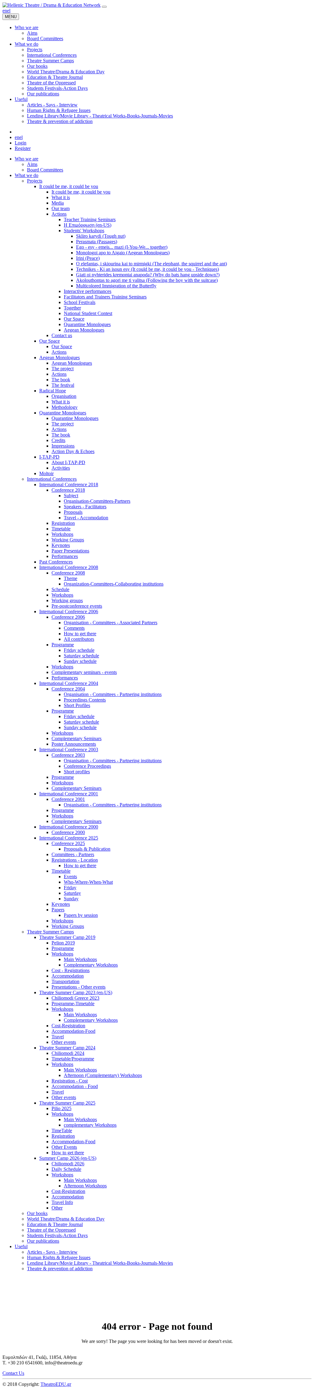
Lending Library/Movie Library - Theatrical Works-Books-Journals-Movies (100, 1263)
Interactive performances (87, 291)
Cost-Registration (68, 1025)
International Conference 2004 (68, 683)
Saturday (72, 893)
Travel (58, 1036)
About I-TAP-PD (68, 462)
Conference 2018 (68, 490)
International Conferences (52, 479)
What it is (61, 197)
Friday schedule (79, 650)
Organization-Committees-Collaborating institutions (113, 583)
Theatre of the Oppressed (51, 1229)
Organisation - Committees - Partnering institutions (113, 694)
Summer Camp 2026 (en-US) (67, 1158)
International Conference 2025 (68, 837)
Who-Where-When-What (88, 882)
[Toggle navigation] (104, 7)
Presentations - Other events (78, 987)
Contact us (62, 335)
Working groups (67, 600)
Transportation (65, 981)
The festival (63, 385)
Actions (59, 214)
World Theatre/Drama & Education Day (66, 1218)
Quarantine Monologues (87, 324)
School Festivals (79, 302)
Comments (74, 628)
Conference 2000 (68, 832)
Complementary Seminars (76, 738)
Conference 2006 (68, 617)
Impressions (63, 445)
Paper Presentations (70, 550)
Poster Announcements (74, 744)
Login (20, 142)
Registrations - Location (75, 860)
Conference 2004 (68, 688)
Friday (70, 887)
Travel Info (62, 1202)
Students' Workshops (84, 230)
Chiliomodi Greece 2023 (75, 998)
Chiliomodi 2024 (68, 1053)
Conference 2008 (68, 572)
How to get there (80, 633)
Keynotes (61, 545)
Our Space (74, 318)
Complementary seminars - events (84, 672)
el (8, 10)
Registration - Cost (70, 1080)
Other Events (64, 1147)
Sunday (71, 898)
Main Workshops (80, 959)
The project (63, 368)
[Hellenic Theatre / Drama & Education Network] (51, 5)
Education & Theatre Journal (55, 1224)
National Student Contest (88, 313)
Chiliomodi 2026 (68, 1163)
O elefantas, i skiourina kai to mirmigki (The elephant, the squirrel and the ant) (151, 263)
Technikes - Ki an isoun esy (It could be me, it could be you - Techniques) (147, 269)
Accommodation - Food (75, 1086)
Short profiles (77, 771)
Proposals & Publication (87, 849)
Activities (61, 468)
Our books (37, 1213)
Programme (63, 644)
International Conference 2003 (68, 749)
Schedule (60, 589)
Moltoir (46, 473)
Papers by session (81, 915)
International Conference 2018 (68, 484)
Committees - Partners (73, 854)
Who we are (26, 158)
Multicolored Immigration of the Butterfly (116, 285)
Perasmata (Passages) (96, 241)
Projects (34, 180)
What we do (26, 175)
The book (61, 379)
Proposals (73, 512)
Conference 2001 (68, 799)
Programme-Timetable (73, 1003)
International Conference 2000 (68, 826)
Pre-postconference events (77, 606)
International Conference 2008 (68, 567)
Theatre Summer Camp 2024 (67, 1047)
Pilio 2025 (61, 1108)
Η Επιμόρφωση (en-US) (87, 225)
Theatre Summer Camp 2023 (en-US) (75, 992)
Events (70, 876)
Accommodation (68, 976)
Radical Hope (52, 390)
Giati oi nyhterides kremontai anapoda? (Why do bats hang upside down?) (148, 274)
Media (58, 203)
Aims (32, 164)
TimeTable (62, 1130)
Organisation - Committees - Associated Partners (110, 622)
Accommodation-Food (73, 1031)
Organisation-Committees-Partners (97, 501)
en (4, 10)
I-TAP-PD (49, 457)
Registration (63, 523)
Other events (64, 1042)
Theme (70, 578)
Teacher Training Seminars (90, 219)
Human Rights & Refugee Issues (58, 1257)
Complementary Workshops (91, 964)
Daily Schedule (66, 1169)
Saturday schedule (81, 655)
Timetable (61, 528)
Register (23, 148)
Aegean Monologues (84, 330)
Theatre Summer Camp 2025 (67, 1103)
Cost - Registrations (71, 970)
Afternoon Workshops (85, 1185)
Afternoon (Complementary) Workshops (103, 1075)
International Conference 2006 (68, 611)
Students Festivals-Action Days (57, 1235)
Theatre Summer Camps (50, 931)
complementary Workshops (90, 1125)
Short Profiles (77, 705)
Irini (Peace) (88, 258)
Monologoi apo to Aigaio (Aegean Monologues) (123, 252)
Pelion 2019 (63, 942)
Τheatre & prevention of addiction (60, 1268)
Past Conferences (56, 561)
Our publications (43, 1241)
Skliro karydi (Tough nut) (100, 236)
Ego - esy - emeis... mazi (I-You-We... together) (121, 247)
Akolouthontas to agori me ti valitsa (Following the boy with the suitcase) (147, 280)
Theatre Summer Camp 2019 (67, 937)
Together (72, 307)
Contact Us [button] (13, 1373)
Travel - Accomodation (86, 517)
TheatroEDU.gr (55, 1384)
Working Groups (68, 539)
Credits (58, 440)
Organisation (64, 396)
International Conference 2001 (68, 793)
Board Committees (45, 169)
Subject (71, 495)
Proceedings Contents (85, 699)
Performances (65, 556)
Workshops (62, 534)
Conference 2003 (68, 755)
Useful (21, 1246)
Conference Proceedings (87, 766)
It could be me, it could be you (68, 186)
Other (57, 1207)
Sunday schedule (80, 661)
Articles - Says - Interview (52, 1252)
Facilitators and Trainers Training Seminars (105, 296)
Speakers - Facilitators (85, 506)
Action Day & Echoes (73, 451)
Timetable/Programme (73, 1058)
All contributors (79, 639)
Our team (61, 208)
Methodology (65, 407)
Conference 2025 (68, 843)
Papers (58, 909)
